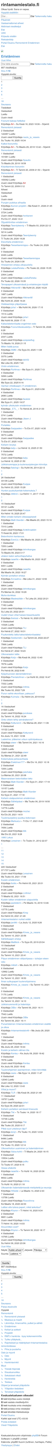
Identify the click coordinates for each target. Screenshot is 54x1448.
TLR (13, 1092)
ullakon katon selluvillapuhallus (16, 556)
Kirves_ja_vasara (31, 932)
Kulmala (15, 696)
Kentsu (14, 1053)
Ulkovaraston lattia (10, 654)
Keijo (13, 657)
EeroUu (15, 539)
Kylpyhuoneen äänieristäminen (16, 673)
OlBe (13, 1007)
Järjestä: (28, 1250)
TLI (24, 628)
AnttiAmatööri (29, 529)
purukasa (27, 713)
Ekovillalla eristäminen (12, 241)
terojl (13, 1131)
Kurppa (26, 484)
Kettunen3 (16, 722)
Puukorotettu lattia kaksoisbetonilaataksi (21, 634)
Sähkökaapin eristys (11, 938)
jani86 (14, 922)
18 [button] (2, 101)
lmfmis (26, 686)
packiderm (16, 902)
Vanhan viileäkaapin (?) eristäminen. (19, 385)
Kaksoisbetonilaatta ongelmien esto (18, 323)
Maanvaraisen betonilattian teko (16, 778)
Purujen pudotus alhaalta (13, 202)
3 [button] (1, 88)
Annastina (16, 578)
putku (25, 1161)
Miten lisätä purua (10, 346)
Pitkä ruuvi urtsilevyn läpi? (14, 1128)
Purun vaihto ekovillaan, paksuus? (18, 693)
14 (2, 860)
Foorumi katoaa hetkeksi (13, 120)
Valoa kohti (16, 1151)
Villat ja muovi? (8, 1089)
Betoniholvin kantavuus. (13, 536)
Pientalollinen (18, 677)
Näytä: (4, 1250)
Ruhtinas (15, 369)
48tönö (14, 493)
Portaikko (5, 425)
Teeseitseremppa (19, 245)
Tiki (13, 1112)
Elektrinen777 (18, 762)
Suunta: (5, 1253)
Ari (12, 124)
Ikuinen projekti (18, 205)
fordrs (13, 883)
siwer (13, 742)
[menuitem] (12, 23)
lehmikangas (29, 549)
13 (2, 857)
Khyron (14, 1210)
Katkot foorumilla (9, 143)
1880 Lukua (7, 837)
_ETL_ (14, 408)
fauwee (26, 398)
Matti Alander (17, 520)
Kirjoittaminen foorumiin (12, 166)
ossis (13, 1073)
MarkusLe (16, 821)
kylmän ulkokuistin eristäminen (16, 405)
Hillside (14, 1190)
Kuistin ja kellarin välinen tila (15, 1050)
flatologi (15, 467)
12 (2, 853)
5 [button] (1, 94)
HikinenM (15, 287)
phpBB (35, 1435)
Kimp (25, 912)
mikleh (14, 965)
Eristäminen (10, 56)
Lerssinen (16, 840)
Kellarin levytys (8, 444)
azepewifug (28, 340)
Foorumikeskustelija (21, 326)
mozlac (26, 811)
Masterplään (17, 598)
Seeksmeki (16, 637)
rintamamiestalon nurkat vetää (16, 919)
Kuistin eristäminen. (10, 879)
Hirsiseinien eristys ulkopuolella (16, 264)
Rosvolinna (28, 1200)
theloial (14, 618)
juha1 (13, 307)
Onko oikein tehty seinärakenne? (17, 719)
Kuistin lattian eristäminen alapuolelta (19, 899)
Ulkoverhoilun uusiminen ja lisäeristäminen (22, 1148)
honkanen (28, 215)
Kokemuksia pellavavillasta (14, 758)
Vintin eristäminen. (10, 366)
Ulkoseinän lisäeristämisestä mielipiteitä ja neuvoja (26, 1187)
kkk (24, 830)
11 (2, 850)
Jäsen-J (27, 418)
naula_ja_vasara (31, 137)
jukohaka (27, 771)
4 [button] (1, 91)
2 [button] (1, 84)
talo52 (26, 359)
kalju (13, 448)
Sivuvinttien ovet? (10, 1226)
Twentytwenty (17, 225)
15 (2, 863)
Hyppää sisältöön (9, 12)
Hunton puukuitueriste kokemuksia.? (19, 490)
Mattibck (15, 942)
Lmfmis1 (27, 893)
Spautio (27, 160)
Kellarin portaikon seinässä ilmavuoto (19, 1109)
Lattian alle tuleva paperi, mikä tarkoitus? (21, 1207)
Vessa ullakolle (8, 1167)
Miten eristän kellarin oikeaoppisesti (18, 516)
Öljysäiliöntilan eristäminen (14, 222)
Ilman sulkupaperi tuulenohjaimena (18, 981)
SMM (13, 349)
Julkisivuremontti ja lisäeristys (15, 1004)
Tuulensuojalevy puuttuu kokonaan (18, 817)
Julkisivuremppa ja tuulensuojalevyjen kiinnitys (24, 464)
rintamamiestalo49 (20, 1030)
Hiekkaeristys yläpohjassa (14, 304)
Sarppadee (16, 428)
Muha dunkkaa (8, 595)
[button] (5, 70)
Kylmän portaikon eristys (13, 575)
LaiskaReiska (17, 268)
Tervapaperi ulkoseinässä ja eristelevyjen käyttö (24, 284)
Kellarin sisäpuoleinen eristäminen (18, 798)
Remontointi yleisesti (11, 127)
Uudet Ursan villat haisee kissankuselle (20, 614)
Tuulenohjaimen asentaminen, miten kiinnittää (23, 1069)
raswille (15, 559)
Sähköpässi (17, 801)
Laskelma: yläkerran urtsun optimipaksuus (21, 739)
